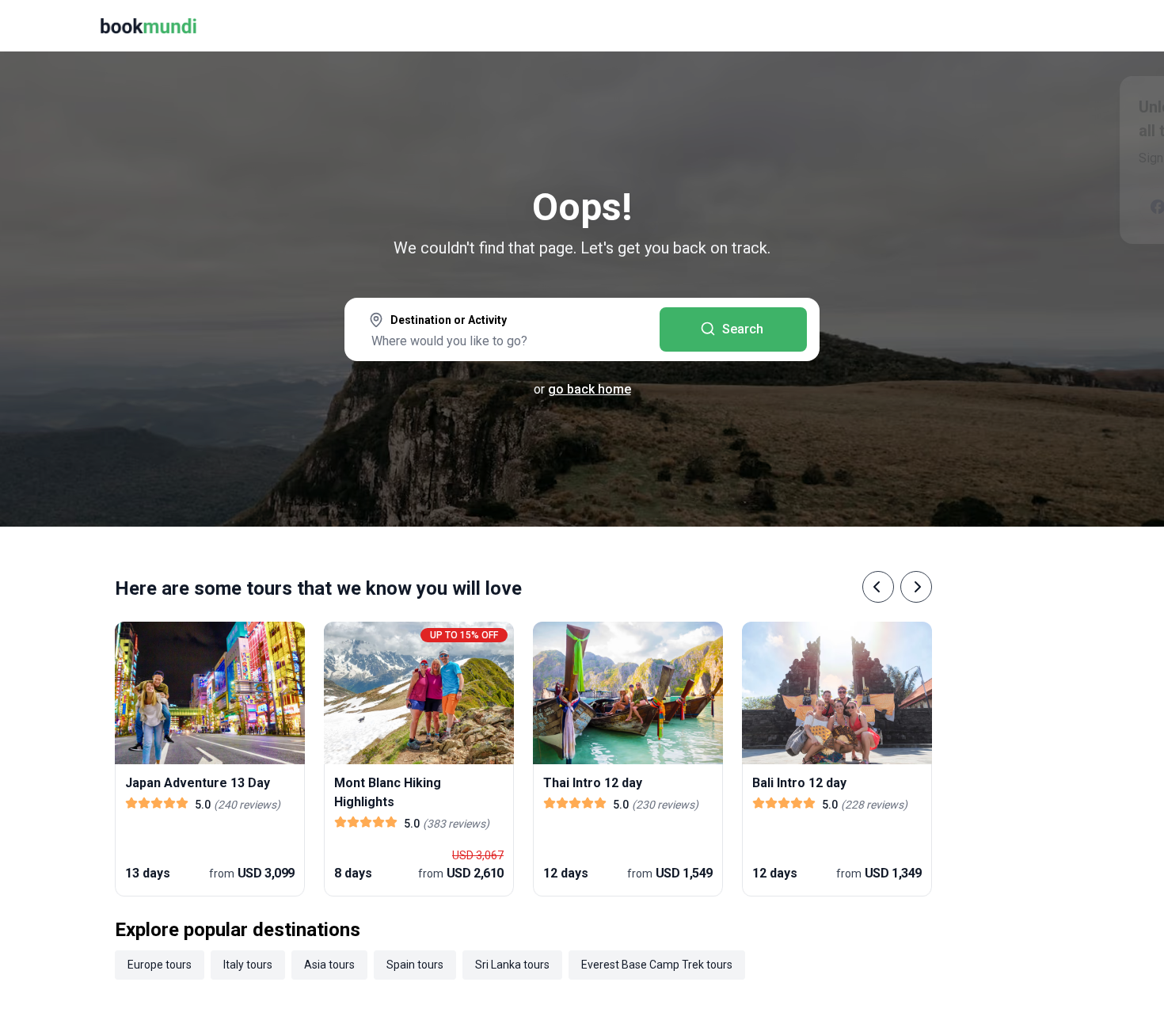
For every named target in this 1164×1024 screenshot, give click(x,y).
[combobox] (502, 331)
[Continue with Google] (938, 206)
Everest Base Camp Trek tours (656, 964)
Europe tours (159, 964)
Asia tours (329, 964)
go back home (589, 389)
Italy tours (247, 964)
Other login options (1059, 206)
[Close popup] (1110, 111)
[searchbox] (502, 340)
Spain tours (414, 964)
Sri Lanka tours (512, 964)
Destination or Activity (448, 320)
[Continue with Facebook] (887, 206)
